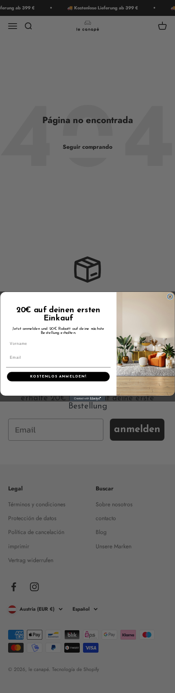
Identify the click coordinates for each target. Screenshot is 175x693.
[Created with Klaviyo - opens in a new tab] (87, 398)
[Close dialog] (170, 296)
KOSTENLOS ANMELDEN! (58, 376)
